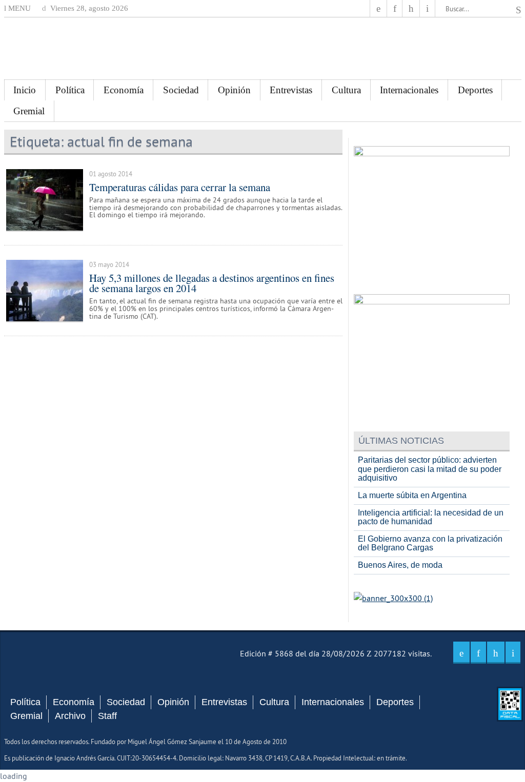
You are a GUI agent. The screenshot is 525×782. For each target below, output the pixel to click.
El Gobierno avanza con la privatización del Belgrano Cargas (430, 543)
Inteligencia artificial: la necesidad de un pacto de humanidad (430, 517)
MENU (18, 8)
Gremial (29, 111)
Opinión (234, 90)
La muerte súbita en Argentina (412, 495)
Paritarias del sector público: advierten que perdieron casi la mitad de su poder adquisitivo (429, 469)
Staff (107, 716)
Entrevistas (291, 90)
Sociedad (181, 90)
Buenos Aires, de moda (400, 565)
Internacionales (409, 90)
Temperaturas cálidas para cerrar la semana (179, 187)
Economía (124, 90)
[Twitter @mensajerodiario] (394, 8)
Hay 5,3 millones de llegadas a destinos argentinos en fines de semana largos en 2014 (211, 283)
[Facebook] (378, 8)
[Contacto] (427, 8)
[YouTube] (411, 8)
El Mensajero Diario (262, 48)
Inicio (24, 90)
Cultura (346, 90)
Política (70, 90)
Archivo (70, 716)
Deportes (475, 90)
